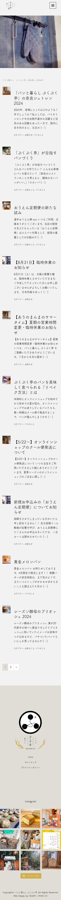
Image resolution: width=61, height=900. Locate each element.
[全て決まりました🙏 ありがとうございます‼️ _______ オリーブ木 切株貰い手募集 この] (9, 839)
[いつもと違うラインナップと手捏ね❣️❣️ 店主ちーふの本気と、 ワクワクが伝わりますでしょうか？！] (9, 818)
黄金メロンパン (27, 562)
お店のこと (29, 190)
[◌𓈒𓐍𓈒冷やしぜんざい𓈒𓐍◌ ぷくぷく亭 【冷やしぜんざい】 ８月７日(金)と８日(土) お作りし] (51, 818)
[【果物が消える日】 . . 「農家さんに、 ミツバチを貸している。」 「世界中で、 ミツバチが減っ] (30, 860)
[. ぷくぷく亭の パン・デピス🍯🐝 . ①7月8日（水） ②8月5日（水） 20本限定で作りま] (51, 860)
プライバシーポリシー (30, 768)
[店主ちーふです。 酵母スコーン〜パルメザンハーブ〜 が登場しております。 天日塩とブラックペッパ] (30, 818)
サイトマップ (30, 762)
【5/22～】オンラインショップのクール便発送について (35, 447)
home (30, 757)
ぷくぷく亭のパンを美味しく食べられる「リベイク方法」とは (35, 387)
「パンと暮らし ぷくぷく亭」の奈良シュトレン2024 (36, 98)
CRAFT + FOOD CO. (38, 896)
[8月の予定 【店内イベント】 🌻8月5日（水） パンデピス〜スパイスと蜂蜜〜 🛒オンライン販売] (51, 839)
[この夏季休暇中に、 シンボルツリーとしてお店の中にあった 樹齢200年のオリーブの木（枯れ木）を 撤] (30, 839)
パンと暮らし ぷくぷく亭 (14, 80)
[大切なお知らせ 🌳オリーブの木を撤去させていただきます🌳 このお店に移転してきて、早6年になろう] (9, 860)
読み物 (31, 80)
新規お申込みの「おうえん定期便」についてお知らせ (35, 507)
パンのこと (38, 135)
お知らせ (29, 135)
